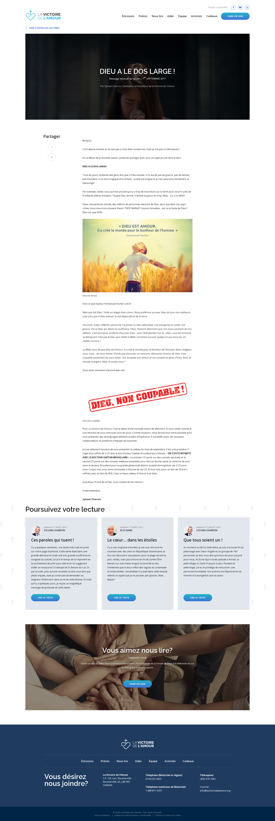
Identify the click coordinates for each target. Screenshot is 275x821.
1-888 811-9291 (154, 790)
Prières (143, 16)
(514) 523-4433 (153, 778)
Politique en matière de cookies (168, 815)
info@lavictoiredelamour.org (215, 790)
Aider (170, 16)
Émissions (128, 16)
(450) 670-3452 (208, 778)
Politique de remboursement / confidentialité (132, 815)
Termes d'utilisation (102, 815)
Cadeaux (211, 16)
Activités (196, 16)
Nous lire (157, 16)
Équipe (182, 16)
